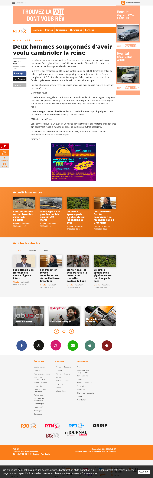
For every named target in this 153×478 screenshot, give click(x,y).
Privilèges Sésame (63, 374)
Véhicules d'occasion (64, 367)
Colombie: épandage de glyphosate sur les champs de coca (76, 217)
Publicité (80, 379)
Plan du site (45, 454)
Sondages (38, 410)
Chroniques (76, 29)
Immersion (38, 386)
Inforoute (59, 384)
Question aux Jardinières (39, 399)
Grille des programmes (39, 378)
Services (89, 29)
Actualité (25, 40)
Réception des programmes (83, 371)
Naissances (38, 395)
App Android (107, 345)
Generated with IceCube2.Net (104, 451)
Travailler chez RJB (84, 383)
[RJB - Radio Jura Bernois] (28, 425)
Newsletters (73, 345)
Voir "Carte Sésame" (111, 316)
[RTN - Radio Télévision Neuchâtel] (52, 425)
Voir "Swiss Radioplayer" (39, 316)
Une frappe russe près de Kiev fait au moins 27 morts (50, 216)
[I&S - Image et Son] (52, 435)
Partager (19, 73)
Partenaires (81, 386)
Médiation (81, 389)
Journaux (37, 29)
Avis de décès (61, 391)
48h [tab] (19, 250)
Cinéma (59, 370)
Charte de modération (86, 393)
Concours (38, 414)
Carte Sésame (82, 376)
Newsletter (81, 400)
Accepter (144, 471)
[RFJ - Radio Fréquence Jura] (76, 425)
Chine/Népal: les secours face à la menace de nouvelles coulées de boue (77, 275)
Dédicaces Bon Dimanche (40, 390)
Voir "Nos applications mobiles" (75, 316)
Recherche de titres (42, 374)
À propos (80, 367)
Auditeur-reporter (133, 3)
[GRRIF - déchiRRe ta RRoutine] (100, 425)
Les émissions (39, 367)
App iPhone (90, 345)
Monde (38, 40)
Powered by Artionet (83, 451)
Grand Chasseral (40, 383)
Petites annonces (62, 381)
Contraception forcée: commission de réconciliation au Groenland (104, 217)
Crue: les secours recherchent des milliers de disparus (23, 216)
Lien (18, 85)
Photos (49, 29)
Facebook (21, 345)
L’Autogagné (39, 404)
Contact (80, 396)
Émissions (61, 29)
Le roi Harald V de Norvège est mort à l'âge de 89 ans (23, 274)
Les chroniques (40, 370)
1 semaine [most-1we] (32, 250)
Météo (58, 377)
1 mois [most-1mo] (45, 250)
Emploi (58, 388)
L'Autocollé (38, 407)
